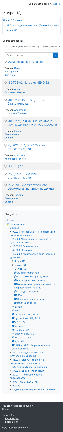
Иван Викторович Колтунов (12, 71)
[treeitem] (31, 220)
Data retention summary (15, 427)
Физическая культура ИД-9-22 (29, 62)
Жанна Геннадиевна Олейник (13, 134)
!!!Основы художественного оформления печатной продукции (31, 186)
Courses (17, 20)
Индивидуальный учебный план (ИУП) (33, 389)
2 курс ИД (20, 265)
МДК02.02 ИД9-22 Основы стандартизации (27, 147)
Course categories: (12, 40)
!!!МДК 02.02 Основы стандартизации (22, 175)
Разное (16, 385)
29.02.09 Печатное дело (25, 246)
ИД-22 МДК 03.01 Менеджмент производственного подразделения (33, 122)
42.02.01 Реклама (22, 250)
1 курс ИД (20, 261)
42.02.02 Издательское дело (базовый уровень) (32, 25)
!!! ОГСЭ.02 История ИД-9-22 (28, 82)
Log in (56, 3)
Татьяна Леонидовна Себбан (13, 198)
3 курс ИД (11, 30)
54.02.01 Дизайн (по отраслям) (29, 370)
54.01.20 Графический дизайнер (30, 367)
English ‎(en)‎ (9, 415)
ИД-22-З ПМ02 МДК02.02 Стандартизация (26, 101)
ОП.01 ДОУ (15, 166)
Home (6, 20)
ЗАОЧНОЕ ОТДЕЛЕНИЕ (25, 381)
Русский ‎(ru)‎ (12, 418)
